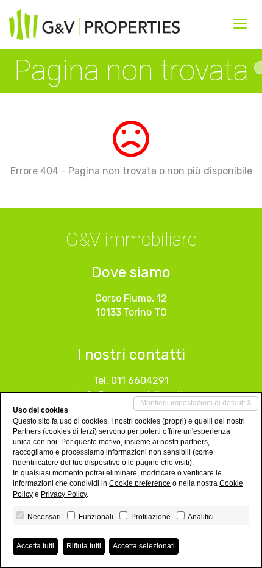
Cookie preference (140, 483)
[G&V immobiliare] (94, 24)
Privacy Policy (64, 494)
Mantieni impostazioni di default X (196, 403)
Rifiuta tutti (83, 546)
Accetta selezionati (144, 546)
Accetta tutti (35, 546)
